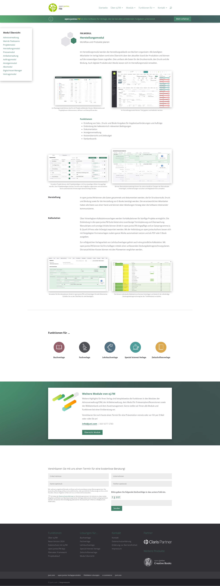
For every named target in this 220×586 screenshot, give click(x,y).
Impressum (117, 548)
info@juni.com (89, 423)
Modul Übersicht (87, 556)
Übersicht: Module (92, 432)
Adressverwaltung (11, 37)
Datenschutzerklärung (66, 496)
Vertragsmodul (9, 74)
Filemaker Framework (57, 552)
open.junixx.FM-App (56, 548)
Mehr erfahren (182, 19)
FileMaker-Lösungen (91, 575)
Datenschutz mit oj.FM (57, 545)
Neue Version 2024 (56, 541)
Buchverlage (59, 357)
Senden (116, 508)
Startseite (103, 8)
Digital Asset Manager (12, 70)
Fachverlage (84, 357)
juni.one (118, 575)
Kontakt (161, 8)
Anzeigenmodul (10, 63)
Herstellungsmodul (11, 48)
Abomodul (7, 67)
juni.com (51, 575)
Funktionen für (146, 8)
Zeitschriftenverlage (161, 357)
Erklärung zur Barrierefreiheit (124, 545)
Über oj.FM (116, 8)
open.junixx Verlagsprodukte (69, 575)
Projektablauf (54, 556)
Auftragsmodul (9, 59)
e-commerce (107, 575)
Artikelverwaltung (10, 56)
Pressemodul (9, 52)
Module (129, 8)
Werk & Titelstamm (11, 41)
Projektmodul (9, 45)
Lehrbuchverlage (110, 357)
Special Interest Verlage (135, 357)
